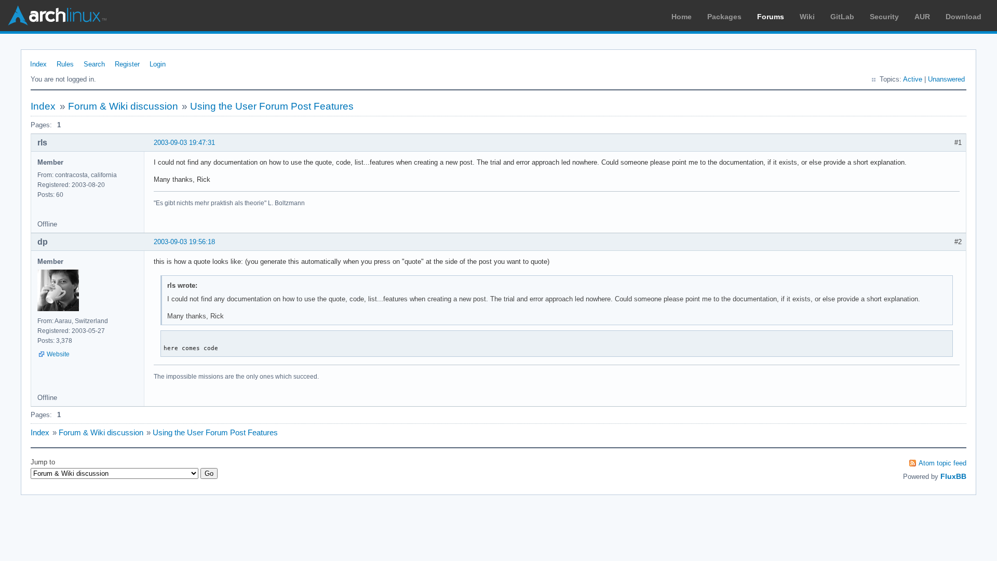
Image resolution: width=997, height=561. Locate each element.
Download (963, 16)
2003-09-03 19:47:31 (184, 142)
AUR (922, 16)
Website (58, 354)
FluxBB (953, 476)
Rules (65, 64)
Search (94, 64)
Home (681, 16)
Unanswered (946, 79)
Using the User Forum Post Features (272, 106)
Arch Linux (57, 15)
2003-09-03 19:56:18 (184, 242)
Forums (770, 16)
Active (912, 79)
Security (884, 16)
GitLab (842, 16)
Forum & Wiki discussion (123, 106)
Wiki (807, 16)
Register (127, 64)
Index (38, 64)
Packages (724, 16)
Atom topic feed (942, 463)
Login (158, 64)
